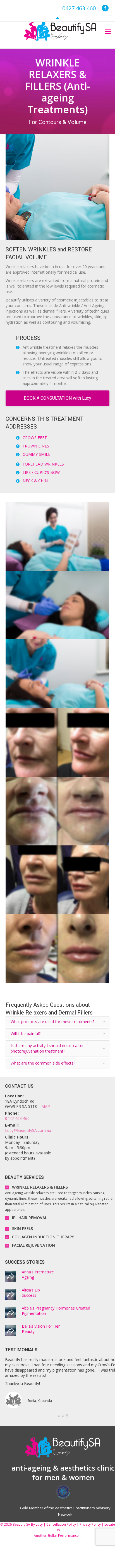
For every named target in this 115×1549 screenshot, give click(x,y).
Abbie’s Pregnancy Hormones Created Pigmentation (56, 1310)
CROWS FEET (35, 437)
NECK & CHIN (35, 480)
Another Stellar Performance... (57, 1535)
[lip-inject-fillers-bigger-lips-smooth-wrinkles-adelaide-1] (57, 536)
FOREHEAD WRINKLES (43, 464)
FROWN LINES (36, 446)
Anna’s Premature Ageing (38, 1274)
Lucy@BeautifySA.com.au (28, 1130)
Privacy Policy (90, 1524)
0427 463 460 (79, 8)
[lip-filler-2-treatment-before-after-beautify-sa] (57, 811)
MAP (45, 1106)
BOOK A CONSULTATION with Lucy (57, 398)
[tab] (57, 1021)
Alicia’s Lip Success (31, 1292)
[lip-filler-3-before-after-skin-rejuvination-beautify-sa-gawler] (57, 879)
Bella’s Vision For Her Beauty (41, 1328)
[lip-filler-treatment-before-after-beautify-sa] (57, 742)
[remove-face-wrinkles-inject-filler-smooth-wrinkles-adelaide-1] (57, 673)
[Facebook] (105, 8)
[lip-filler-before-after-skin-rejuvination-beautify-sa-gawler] (57, 948)
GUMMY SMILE (36, 454)
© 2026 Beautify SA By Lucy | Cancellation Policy (38, 1524)
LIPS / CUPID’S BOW (41, 472)
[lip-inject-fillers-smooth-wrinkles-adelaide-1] (57, 605)
